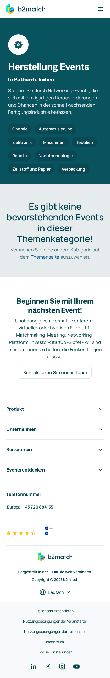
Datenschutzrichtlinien (55, 610)
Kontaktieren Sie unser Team (55, 372)
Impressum (55, 641)
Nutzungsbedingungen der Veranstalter (55, 621)
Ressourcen (19, 450)
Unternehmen (21, 429)
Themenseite (45, 257)
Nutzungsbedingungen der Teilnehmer (55, 631)
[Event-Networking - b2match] (26, 9)
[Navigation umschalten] (101, 9)
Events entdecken (25, 470)
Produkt (15, 409)
